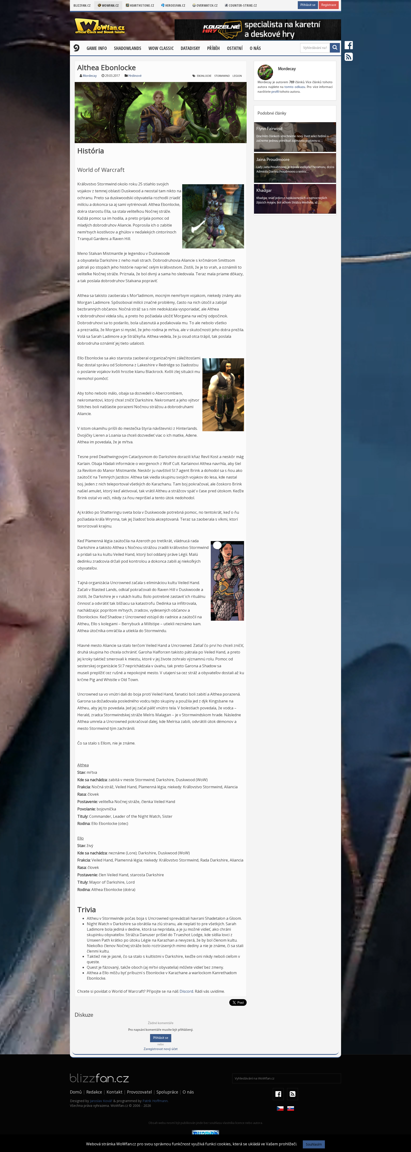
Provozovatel (139, 1092)
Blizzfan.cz (82, 5)
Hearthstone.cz (141, 5)
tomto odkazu (294, 87)
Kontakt (114, 1092)
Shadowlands (127, 48)
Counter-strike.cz (242, 5)
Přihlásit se (307, 5)
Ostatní (235, 48)
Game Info (97, 48)
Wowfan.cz (110, 5)
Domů (76, 1092)
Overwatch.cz (207, 5)
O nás (255, 48)
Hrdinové (135, 76)
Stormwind (222, 76)
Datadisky (190, 48)
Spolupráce (167, 1092)
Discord (186, 991)
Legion (237, 76)
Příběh (213, 48)
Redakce (94, 1092)
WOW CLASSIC (161, 48)
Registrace (328, 5)
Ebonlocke (204, 76)
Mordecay (90, 76)
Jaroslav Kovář (101, 1101)
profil (275, 92)
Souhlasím (314, 1144)
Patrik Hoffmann (155, 1101)
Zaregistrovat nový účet (161, 1049)
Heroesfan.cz (175, 5)
